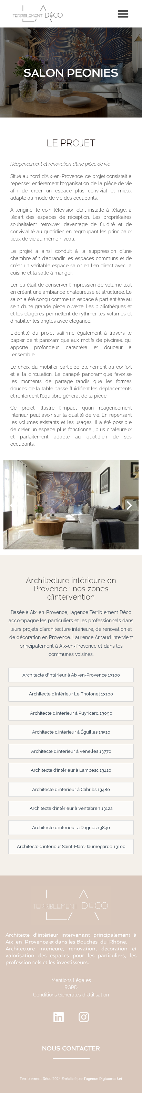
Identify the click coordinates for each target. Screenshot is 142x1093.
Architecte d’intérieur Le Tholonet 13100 (71, 693)
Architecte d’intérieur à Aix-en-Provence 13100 (71, 675)
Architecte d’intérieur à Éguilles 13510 (71, 732)
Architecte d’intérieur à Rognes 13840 (71, 827)
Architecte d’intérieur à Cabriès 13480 (71, 789)
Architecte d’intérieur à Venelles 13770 (71, 751)
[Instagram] (83, 1017)
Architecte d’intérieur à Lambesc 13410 (71, 770)
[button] (123, 14)
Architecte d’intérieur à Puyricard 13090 (71, 713)
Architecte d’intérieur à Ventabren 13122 (71, 808)
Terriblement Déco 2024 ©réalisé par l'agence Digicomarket (71, 1079)
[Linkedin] (58, 1017)
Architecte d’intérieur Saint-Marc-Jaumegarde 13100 (71, 846)
